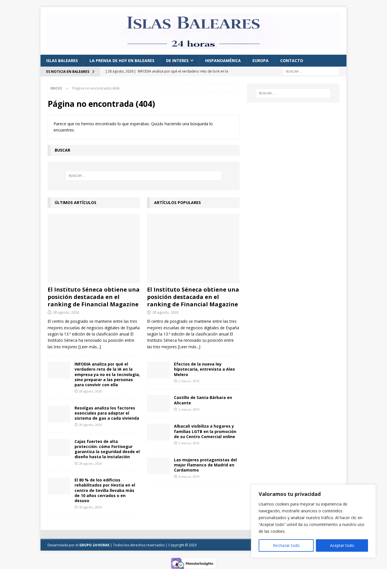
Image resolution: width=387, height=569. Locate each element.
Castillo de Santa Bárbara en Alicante (203, 400)
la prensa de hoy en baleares (122, 60)
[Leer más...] (89, 346)
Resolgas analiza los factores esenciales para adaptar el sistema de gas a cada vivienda (107, 413)
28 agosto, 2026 (66, 312)
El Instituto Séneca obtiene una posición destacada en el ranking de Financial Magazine (94, 297)
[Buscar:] (311, 71)
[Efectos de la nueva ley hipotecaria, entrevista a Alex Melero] (158, 370)
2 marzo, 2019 (188, 381)
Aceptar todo (342, 545)
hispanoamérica (223, 60)
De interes (177, 60)
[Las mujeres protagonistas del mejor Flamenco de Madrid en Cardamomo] (158, 465)
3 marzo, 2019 (188, 443)
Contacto (291, 60)
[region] (313, 521)
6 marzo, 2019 (188, 476)
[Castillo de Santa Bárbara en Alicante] (158, 403)
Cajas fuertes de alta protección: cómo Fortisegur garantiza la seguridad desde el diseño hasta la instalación (107, 449)
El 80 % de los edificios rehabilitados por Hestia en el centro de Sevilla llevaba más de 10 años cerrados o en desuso (105, 490)
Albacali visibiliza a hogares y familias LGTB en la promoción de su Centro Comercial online (205, 431)
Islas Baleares (62, 60)
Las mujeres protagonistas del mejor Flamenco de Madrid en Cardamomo (205, 465)
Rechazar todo (286, 545)
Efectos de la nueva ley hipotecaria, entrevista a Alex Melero (204, 369)
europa (260, 60)
